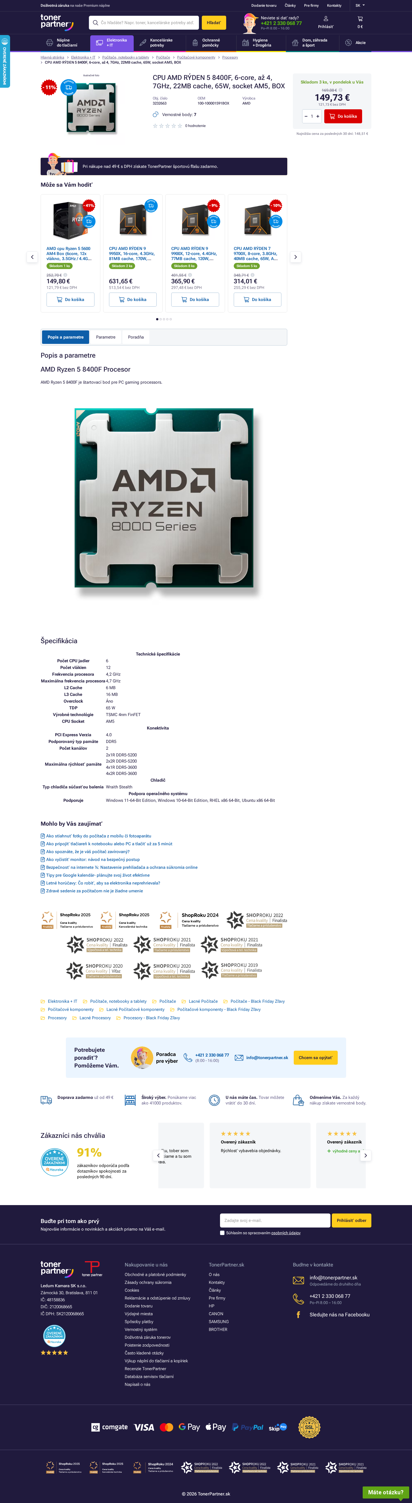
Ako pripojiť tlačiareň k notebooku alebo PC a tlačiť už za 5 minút (109, 843)
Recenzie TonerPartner (145, 1368)
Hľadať (214, 22)
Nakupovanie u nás (146, 1265)
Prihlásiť (326, 26)
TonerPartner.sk (226, 1265)
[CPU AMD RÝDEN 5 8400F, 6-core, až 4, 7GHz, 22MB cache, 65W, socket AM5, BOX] (91, 143)
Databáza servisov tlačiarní (149, 1376)
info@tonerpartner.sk (267, 1057)
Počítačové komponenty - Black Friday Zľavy (219, 1009)
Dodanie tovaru (263, 5)
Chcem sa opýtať (316, 1057)
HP (211, 1306)
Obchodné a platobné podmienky (155, 1274)
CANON (216, 1313)
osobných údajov (285, 1233)
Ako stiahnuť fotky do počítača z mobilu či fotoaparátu (98, 836)
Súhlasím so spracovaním (263, 1233)
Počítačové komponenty (196, 57)
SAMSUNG (219, 1321)
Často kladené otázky (144, 1353)
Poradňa (136, 337)
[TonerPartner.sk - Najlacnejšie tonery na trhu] (57, 22)
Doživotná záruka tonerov (148, 1337)
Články (290, 5)
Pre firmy (311, 5)
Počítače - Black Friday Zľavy (258, 1001)
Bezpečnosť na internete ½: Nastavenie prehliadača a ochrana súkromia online (122, 867)
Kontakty (334, 5)
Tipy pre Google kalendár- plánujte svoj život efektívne (98, 875)
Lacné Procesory (95, 1017)
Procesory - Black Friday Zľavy (152, 1017)
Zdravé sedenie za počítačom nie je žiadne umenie (94, 890)
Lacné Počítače (203, 1001)
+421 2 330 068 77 (281, 23)
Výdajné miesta (139, 1313)
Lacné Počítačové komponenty (136, 1009)
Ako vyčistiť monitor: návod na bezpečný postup (93, 859)
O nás (214, 1274)
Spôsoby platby (139, 1321)
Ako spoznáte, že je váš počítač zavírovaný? (87, 851)
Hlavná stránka (52, 57)
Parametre (105, 337)
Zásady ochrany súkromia (148, 1282)
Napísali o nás (137, 1384)
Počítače (163, 57)
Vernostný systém (141, 1329)
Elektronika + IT (83, 57)
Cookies (132, 1290)
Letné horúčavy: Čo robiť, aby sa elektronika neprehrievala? (103, 883)
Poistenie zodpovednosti (147, 1345)
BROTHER (218, 1329)
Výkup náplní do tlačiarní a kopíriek (156, 1360)
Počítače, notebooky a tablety (125, 57)
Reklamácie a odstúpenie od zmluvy (157, 1298)
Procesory (230, 57)
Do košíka (347, 116)
